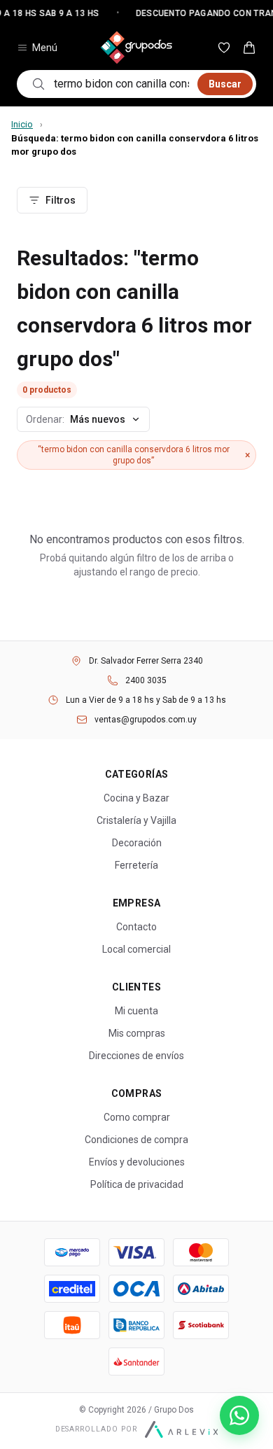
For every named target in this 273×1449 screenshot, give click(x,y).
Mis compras (136, 1033)
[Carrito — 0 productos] (249, 47)
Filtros (61, 200)
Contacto (136, 926)
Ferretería (136, 865)
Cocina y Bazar (136, 798)
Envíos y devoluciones (137, 1162)
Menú (44, 47)
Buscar (225, 84)
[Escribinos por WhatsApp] (239, 1415)
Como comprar (137, 1117)
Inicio (22, 124)
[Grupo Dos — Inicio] (136, 47)
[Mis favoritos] (224, 47)
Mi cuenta (136, 1010)
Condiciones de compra (136, 1139)
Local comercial (136, 949)
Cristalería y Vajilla (136, 820)
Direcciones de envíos (136, 1055)
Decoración (137, 842)
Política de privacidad (136, 1184)
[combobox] (121, 84)
